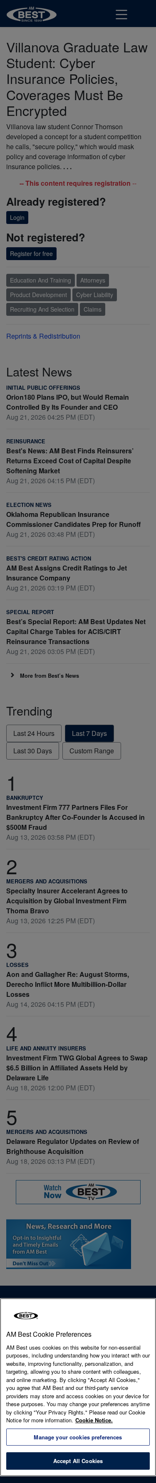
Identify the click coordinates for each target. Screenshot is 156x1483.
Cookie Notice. (94, 1420)
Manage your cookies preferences (78, 1437)
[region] (78, 1387)
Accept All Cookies (78, 1461)
